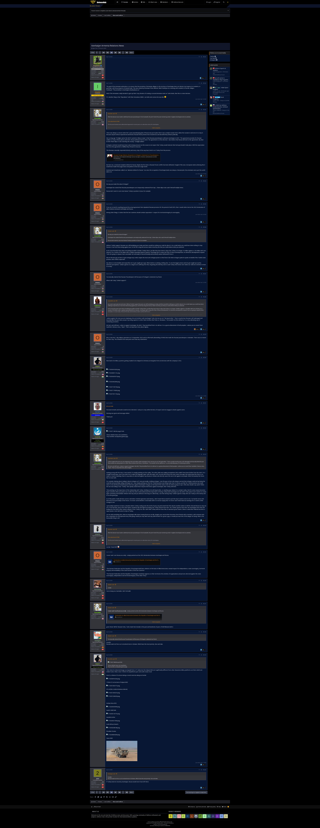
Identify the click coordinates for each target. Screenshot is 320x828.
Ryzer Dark (98, 806)
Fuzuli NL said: (111, 659)
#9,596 (204, 580)
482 (119, 52)
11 (99, 372)
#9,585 (204, 204)
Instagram (213, 60)
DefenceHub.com (178, 2)
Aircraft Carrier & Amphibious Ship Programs (220, 79)
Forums (125, 2)
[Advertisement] (160, 30)
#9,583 (204, 109)
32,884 (102, 72)
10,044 (102, 444)
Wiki (144, 2)
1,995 (102, 310)
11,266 (102, 123)
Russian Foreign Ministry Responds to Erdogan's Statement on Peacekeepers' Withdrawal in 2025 (142, 155)
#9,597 (204, 603)
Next (131, 52)
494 (127, 52)
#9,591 (204, 403)
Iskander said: (111, 113)
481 (115, 52)
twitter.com (101, 73)
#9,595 (204, 552)
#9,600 (204, 769)
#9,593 (204, 454)
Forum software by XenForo (160, 821)
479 (107, 52)
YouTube (213, 58)
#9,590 (204, 357)
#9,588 (204, 297)
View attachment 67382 (113, 121)
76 (99, 72)
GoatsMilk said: (112, 301)
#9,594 (204, 525)
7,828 (102, 539)
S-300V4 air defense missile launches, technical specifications (220, 106)
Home (117, 2)
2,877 (102, 98)
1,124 (102, 372)
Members (165, 2)
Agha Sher (95, 48)
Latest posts (214, 65)
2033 (97, 778)
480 (111, 52)
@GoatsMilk (109, 406)
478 (103, 52)
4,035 (102, 594)
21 (99, 98)
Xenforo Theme (160, 824)
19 (99, 645)
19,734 (102, 418)
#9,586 (204, 227)
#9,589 (204, 334)
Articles (136, 2)
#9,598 (204, 632)
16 (99, 310)
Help (219, 806)
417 (103, 783)
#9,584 (204, 181)
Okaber (97, 190)
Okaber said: (111, 231)
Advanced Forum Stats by (160, 823)
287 (103, 194)
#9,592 (204, 428)
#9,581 (204, 56)
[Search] (224, 2)
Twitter (212, 56)
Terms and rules (202, 806)
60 (99, 444)
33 (99, 123)
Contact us (192, 806)
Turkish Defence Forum (219, 75)
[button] (130, 2)
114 (99, 418)
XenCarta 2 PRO (153, 825)
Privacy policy (212, 806)
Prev (93, 52)
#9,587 (204, 273)
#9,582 (204, 83)
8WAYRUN (168, 825)
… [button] (99, 52)
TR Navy (215, 84)
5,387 (102, 645)
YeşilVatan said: (112, 458)
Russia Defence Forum (218, 113)
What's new (153, 2)
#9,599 (204, 655)
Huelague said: (111, 774)
